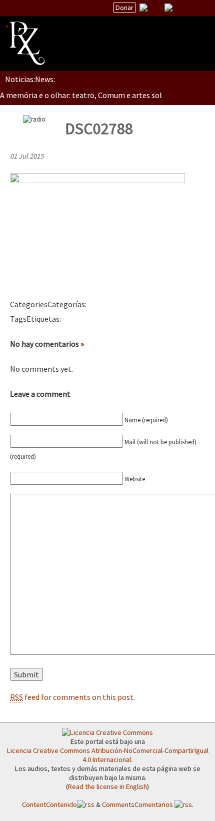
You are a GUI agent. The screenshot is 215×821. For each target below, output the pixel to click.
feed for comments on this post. (72, 697)
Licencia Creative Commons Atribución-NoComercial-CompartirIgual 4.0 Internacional (107, 755)
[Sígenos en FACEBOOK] (181, 8)
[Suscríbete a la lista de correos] (144, 9)
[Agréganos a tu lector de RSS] (199, 8)
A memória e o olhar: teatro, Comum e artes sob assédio (95, 95)
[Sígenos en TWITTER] (156, 8)
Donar (125, 7)
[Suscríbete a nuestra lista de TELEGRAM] (168, 8)
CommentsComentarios (138, 804)
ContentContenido (49, 804)
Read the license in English (107, 786)
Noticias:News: (30, 79)
